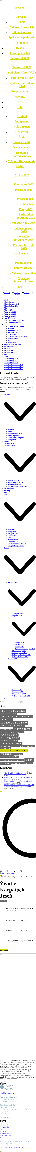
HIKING (6, 719)
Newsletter (5, 1127)
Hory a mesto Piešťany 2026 (15, 774)
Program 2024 (9, 351)
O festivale (12, 334)
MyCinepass (5, 1135)
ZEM (29, 760)
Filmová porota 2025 (11, 304)
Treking (7, 754)
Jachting (6, 729)
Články (6, 300)
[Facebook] (1, 1084)
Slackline (7, 746)
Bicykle (18, 711)
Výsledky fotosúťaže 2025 (13, 367)
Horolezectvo (14, 722)
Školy (5, 763)
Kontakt (11, 328)
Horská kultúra (12, 726)
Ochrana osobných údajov (17, 336)
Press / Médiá (6, 1133)
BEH (4, 711)
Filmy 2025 (8, 310)
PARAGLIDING (9, 741)
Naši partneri (13, 332)
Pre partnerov (9, 346)
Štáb (9, 340)
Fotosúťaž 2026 (9, 318)
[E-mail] (5, 1084)
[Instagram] (2, 1121)
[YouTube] (4, 1121)
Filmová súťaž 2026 (11, 306)
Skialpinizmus (11, 743)
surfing (5, 748)
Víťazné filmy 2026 (11, 363)
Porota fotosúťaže (14, 322)
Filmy (6, 308)
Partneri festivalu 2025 (12, 344)
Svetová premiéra (14, 751)
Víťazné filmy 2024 (11, 359)
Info (5, 324)
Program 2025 (9, 353)
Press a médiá (13, 338)
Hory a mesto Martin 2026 (14, 772)
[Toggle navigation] (1, 875)
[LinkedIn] (5, 1121)
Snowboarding (25, 746)
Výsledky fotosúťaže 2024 (13, 365)
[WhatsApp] (4, 1084)
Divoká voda (10, 716)
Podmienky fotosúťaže (16, 320)
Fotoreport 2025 (10, 314)
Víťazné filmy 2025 (11, 361)
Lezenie (22, 729)
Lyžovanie (9, 735)
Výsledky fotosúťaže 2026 (13, 369)
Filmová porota (9, 302)
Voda (19, 754)
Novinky (3, 1129)
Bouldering (8, 714)
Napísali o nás (13, 330)
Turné (6, 355)
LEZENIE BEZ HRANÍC (12, 732)
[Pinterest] (2, 1084)
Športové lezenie (22, 763)
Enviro (27, 716)
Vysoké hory (9, 756)
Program (7, 348)
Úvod (6, 357)
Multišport (10, 738)
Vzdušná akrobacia (12, 760)
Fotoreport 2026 (10, 316)
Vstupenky (12, 342)
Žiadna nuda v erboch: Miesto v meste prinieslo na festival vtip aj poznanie (19, 786)
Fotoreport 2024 (10, 312)
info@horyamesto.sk (7, 1093)
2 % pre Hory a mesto (16, 326)
